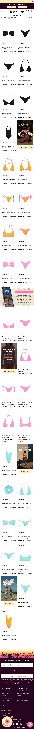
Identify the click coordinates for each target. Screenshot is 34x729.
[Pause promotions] (32, 1)
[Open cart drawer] (32, 11)
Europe (16, 721)
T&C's (2, 705)
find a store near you (25, 147)
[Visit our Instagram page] (21, 724)
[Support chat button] (30, 725)
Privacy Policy (19, 302)
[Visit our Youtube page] (17, 724)
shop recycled (25, 471)
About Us (3, 690)
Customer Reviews (22, 690)
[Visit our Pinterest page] (12, 724)
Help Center (20, 698)
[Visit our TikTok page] (25, 724)
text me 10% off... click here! (17, 676)
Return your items (6, 713)
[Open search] (26, 11)
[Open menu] (2, 11)
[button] (7, 721)
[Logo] (17, 11)
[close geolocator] (32, 5)
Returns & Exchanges (23, 693)
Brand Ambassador (6, 698)
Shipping (19, 695)
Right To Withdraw (22, 700)
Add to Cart (6, 499)
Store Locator (5, 700)
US (22, 6)
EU (11, 6)
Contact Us (4, 715)
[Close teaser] (12, 717)
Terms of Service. (27, 302)
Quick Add (5, 43)
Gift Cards (4, 695)
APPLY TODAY (8, 603)
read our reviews (9, 371)
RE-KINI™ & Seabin (5, 693)
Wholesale (4, 703)
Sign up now (17, 671)
